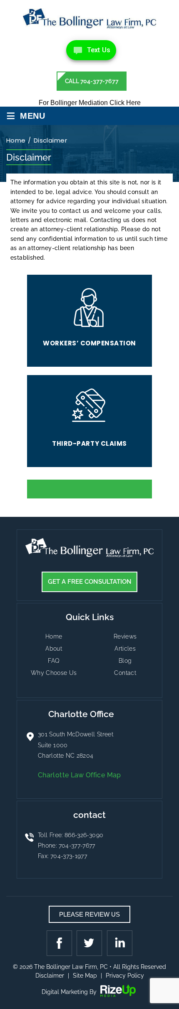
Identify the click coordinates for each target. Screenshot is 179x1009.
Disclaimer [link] (49, 975)
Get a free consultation (90, 581)
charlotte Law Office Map (79, 775)
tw (89, 943)
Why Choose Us (54, 672)
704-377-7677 (77, 845)
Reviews (125, 636)
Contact (125, 672)
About (53, 648)
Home (53, 636)
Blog (125, 660)
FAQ (54, 660)
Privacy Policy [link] (125, 975)
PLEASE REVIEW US (89, 914)
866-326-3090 (84, 835)
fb (60, 943)
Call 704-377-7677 (92, 81)
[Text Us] (91, 50)
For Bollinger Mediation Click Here (90, 102)
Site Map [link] (85, 975)
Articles (125, 648)
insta (118, 943)
